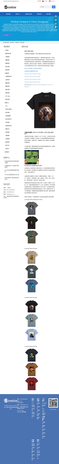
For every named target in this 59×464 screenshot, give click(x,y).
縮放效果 (7, 69)
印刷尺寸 (7, 148)
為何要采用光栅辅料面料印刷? (31, 71)
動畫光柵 (7, 86)
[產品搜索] (53, 6)
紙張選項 (7, 142)
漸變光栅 (7, 92)
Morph (25, 86)
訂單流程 (7, 122)
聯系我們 (48, 14)
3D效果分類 (43, 418)
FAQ (6, 106)
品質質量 (7, 132)
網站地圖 (24, 411)
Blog (43, 408)
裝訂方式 (7, 145)
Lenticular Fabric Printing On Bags (32, 76)
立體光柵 (7, 79)
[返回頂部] (56, 27)
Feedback (44, 403)
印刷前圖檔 (7, 115)
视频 (43, 410)
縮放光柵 (7, 89)
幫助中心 (7, 102)
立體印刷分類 (28, 14)
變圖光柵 (7, 83)
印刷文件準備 (8, 109)
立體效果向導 (8, 76)
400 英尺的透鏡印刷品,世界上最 (12, 174)
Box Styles (7, 96)
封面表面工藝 (8, 125)
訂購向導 (39, 14)
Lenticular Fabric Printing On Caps (32, 82)
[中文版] (45, 1)
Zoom (49, 84)
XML (38, 458)
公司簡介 (7, 50)
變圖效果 (7, 60)
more (6, 35)
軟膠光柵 (22, 42)
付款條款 (7, 135)
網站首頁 (8, 14)
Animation (43, 84)
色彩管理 (7, 112)
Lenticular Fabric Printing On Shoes (32, 79)
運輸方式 (7, 128)
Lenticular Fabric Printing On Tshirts (32, 73)
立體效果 (7, 56)
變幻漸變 (7, 66)
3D (34, 84)
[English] (52, 1)
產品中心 (18, 14)
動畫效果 (7, 63)
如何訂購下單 (8, 119)
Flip (38, 84)
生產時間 (7, 138)
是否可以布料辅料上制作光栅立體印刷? (33, 68)
